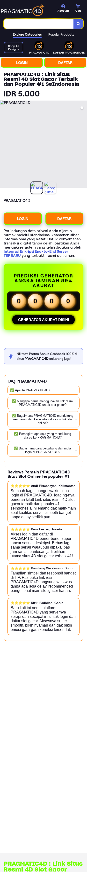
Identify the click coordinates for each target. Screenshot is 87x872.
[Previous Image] (4, 145)
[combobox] (39, 24)
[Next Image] (83, 145)
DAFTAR (65, 63)
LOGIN (22, 63)
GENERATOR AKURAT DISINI (43, 320)
